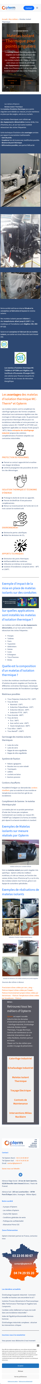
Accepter (20, 1366)
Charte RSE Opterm (10, 1214)
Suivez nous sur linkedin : (11, 1168)
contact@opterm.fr (14, 1163)
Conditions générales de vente (14, 1217)
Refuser (20, 1371)
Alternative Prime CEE (11, 1224)
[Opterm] (8, 8)
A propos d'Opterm (10, 1207)
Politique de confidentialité (25, 1381)
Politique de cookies (13, 1381)
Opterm (10, 1016)
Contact (29, 8)
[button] (38, 1346)
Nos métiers (13, 19)
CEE (32, 373)
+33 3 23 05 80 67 (22, 1158)
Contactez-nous (29, 81)
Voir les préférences (20, 1377)
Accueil (4, 19)
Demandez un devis (12, 81)
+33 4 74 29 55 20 (22, 1160)
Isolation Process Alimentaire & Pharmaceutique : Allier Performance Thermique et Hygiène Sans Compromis (20, 1304)
